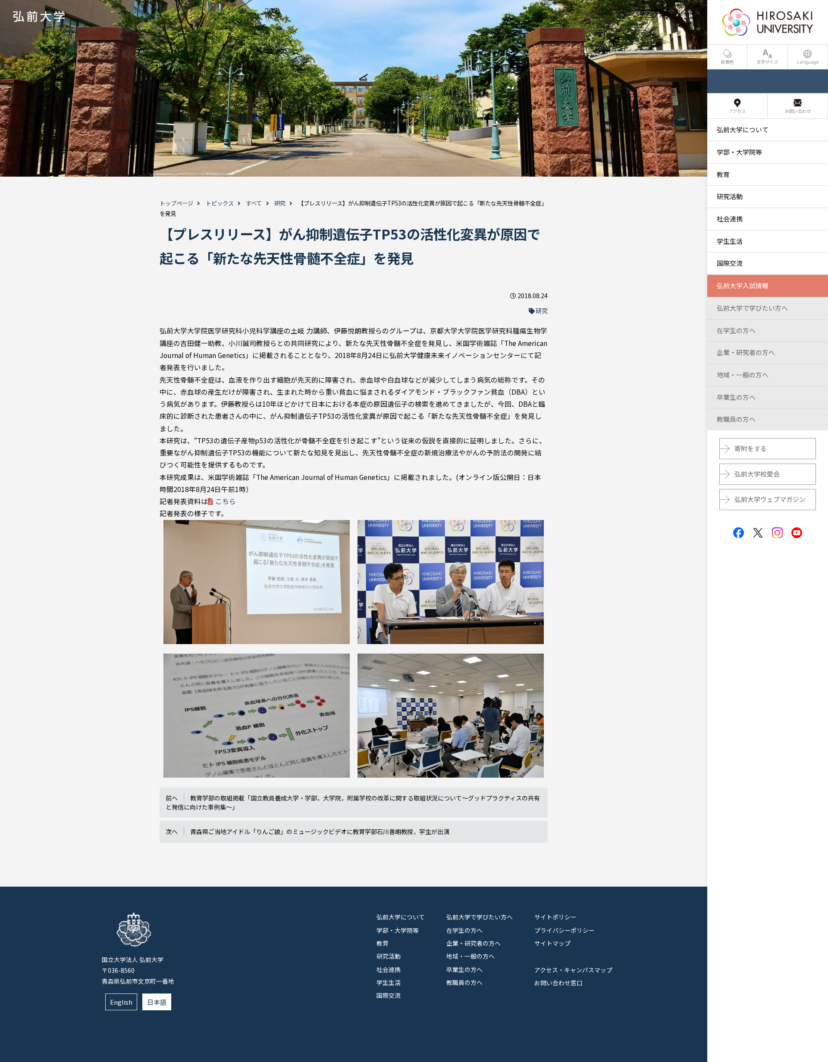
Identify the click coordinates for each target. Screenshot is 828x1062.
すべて (254, 203)
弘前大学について (400, 917)
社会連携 (388, 969)
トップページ (176, 203)
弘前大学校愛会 (757, 473)
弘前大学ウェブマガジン (770, 499)
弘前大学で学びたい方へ (479, 917)
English (121, 1001)
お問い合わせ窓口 (558, 982)
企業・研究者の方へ (473, 943)
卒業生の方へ (464, 969)
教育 (382, 943)
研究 (279, 203)
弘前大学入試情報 (742, 285)
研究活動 (388, 956)
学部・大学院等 (397, 930)
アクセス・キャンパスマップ (573, 969)
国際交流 (388, 995)
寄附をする (750, 448)
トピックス (220, 203)
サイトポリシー (555, 917)
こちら (225, 501)
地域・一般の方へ (470, 956)
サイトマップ (552, 943)
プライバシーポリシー (564, 930)
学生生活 (388, 982)
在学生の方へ (464, 930)
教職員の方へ (464, 982)
